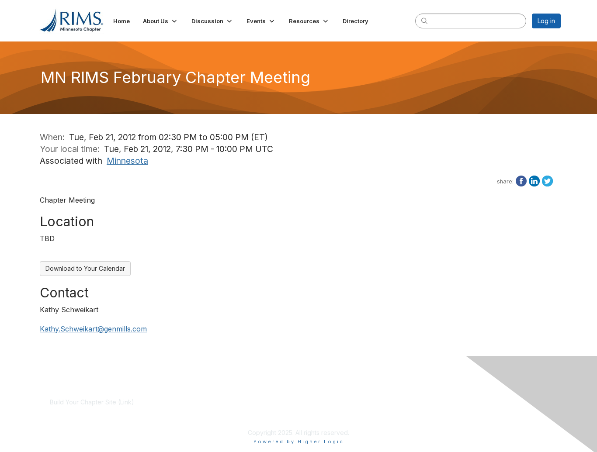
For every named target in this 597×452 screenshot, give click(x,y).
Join (224, 402)
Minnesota (127, 160)
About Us (399, 402)
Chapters (231, 419)
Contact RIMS (405, 410)
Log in (546, 20)
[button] (160, 21)
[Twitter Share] (547, 180)
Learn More (234, 410)
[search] (424, 21)
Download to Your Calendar (85, 268)
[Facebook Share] (521, 180)
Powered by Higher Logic (298, 441)
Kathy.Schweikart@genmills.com (93, 328)
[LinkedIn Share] (534, 180)
